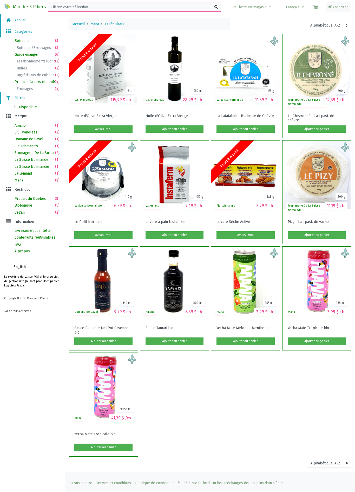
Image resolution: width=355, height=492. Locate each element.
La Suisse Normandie (88, 205)
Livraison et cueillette (33, 230)
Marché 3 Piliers (29, 7)
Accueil (20, 20)
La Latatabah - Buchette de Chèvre (245, 116)
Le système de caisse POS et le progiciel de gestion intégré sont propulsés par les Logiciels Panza (31, 281)
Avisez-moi (103, 129)
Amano (150, 312)
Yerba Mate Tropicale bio (308, 328)
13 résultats (114, 24)
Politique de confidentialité (157, 483)
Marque (20, 116)
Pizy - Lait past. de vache (308, 222)
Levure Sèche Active (233, 222)
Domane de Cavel (86, 312)
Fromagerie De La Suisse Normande (304, 102)
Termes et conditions (113, 483)
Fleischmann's (226, 205)
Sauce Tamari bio (159, 328)
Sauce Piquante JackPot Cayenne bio (101, 330)
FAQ (18, 244)
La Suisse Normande (230, 99)
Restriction (23, 189)
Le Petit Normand (88, 222)
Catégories (23, 31)
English (20, 267)
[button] (251, 7)
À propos (22, 251)
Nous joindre (81, 483)
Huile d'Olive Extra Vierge (95, 116)
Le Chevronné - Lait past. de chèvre (311, 118)
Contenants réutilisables (35, 237)
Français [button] (293, 7)
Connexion (340, 7)
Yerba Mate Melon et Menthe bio (243, 328)
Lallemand (152, 205)
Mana (94, 24)
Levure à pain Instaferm (165, 222)
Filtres (19, 98)
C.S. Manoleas (84, 99)
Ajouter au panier (174, 129)
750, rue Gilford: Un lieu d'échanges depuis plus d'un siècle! (234, 483)
